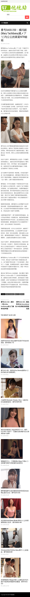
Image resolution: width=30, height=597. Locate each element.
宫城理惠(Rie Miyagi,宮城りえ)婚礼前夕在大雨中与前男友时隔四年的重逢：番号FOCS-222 (14, 581)
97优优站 (12, 594)
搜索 (8, 14)
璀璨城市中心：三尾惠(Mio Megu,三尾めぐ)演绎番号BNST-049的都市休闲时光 (14, 462)
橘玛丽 (22, 294)
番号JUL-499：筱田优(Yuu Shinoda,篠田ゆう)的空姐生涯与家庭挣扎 (14, 371)
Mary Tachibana (10, 294)
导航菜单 (5, 23)
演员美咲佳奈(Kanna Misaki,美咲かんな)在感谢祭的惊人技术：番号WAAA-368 (14, 521)
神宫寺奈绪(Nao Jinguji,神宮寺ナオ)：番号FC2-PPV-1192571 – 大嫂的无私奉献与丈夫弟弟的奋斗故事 (15, 431)
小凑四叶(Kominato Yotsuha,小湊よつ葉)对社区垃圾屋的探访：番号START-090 (14, 401)
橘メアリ (17, 294)
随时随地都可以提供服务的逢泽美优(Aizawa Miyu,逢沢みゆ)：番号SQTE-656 (15, 492)
